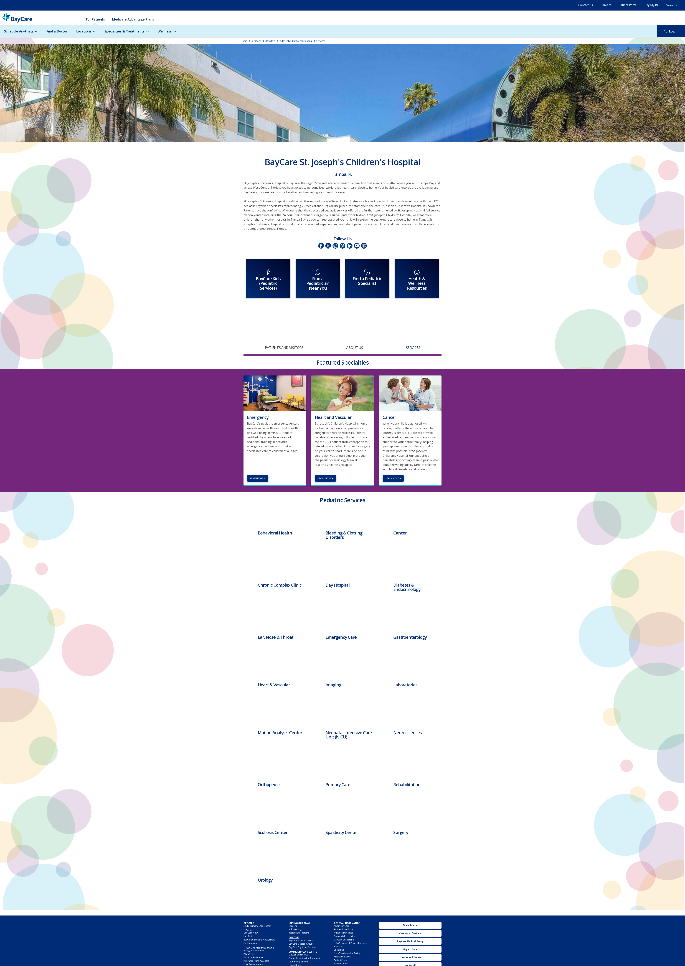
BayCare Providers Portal (301, 940)
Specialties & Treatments (124, 31)
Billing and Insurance (253, 950)
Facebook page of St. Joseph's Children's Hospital (321, 246)
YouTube (357, 246)
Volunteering (295, 929)
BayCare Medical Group (301, 943)
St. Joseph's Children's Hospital (295, 40)
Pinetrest (342, 246)
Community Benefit (298, 961)
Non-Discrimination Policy (347, 953)
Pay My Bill (652, 5)
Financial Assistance (253, 957)
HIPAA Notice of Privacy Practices (350, 943)
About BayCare (341, 925)
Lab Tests (248, 936)
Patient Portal (628, 5)
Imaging (247, 929)
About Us (354, 347)
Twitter (328, 246)
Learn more (256, 478)
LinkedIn (349, 246)
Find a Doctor (56, 31)
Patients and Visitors (284, 347)
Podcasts (364, 246)
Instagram (335, 246)
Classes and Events (298, 954)
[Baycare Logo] (17, 18)
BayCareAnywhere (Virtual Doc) (259, 939)
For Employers (250, 943)
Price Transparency (253, 964)
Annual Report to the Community (305, 958)
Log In (674, 31)
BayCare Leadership (344, 939)
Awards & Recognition (345, 936)
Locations (83, 31)
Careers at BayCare (410, 933)
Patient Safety (340, 963)
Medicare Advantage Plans (133, 19)
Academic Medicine (344, 929)
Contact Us (585, 5)
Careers (606, 5)
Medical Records (342, 956)
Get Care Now (250, 932)
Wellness (165, 31)
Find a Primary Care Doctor (257, 925)
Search (670, 5)
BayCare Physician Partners (302, 947)
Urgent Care (410, 949)
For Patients (95, 19)
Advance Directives (343, 932)
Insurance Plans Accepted (256, 960)
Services (320, 40)
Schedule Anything (18, 31)
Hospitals (270, 40)
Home (244, 40)
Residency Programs (299, 932)
